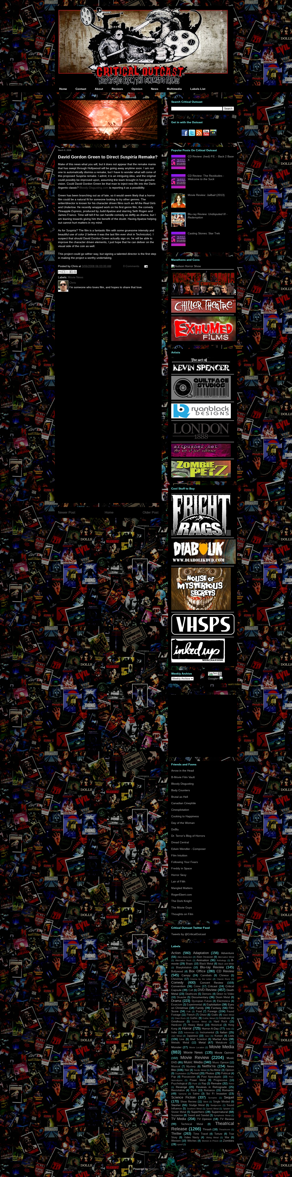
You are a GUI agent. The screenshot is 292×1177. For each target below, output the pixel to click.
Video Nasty (191, 1137)
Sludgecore (215, 1105)
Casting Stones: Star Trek (204, 233)
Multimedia (174, 88)
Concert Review (211, 982)
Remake (216, 1083)
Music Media (193, 1062)
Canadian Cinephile (183, 803)
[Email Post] (145, 266)
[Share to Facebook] (71, 272)
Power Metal (198, 1080)
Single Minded (221, 1101)
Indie (174, 1032)
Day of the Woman (183, 822)
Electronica (223, 1001)
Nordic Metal (200, 1070)
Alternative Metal (226, 957)
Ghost (203, 1014)
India (228, 1029)
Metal (202, 1042)
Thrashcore (224, 1129)
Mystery (191, 1066)
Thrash (207, 1129)
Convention (178, 986)
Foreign (212, 1011)
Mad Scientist (198, 1039)
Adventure (227, 953)
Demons (207, 994)
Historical (216, 1025)
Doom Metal (223, 997)
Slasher (176, 1105)
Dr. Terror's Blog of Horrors (188, 835)
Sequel (229, 1097)
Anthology (221, 960)
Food (199, 1011)
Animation (202, 960)
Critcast (212, 986)
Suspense (177, 1115)
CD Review (225, 971)
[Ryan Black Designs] (201, 417)
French (191, 1014)
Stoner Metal (178, 1112)
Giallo (214, 1014)
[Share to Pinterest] (75, 272)
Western (176, 1140)
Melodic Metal (180, 1042)
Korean (219, 1035)
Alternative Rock (183, 960)
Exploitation (214, 1004)
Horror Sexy (178, 874)
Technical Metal (192, 1124)
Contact (80, 88)
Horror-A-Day (210, 1028)
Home (63, 88)
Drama (176, 1001)
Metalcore (221, 1042)
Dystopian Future (202, 1001)
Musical (175, 1066)
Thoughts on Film (182, 914)
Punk (194, 1083)
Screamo (212, 1098)
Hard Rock (220, 1021)
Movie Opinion (224, 1052)
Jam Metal (176, 1036)
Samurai (182, 1094)
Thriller (176, 1133)
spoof (180, 1144)
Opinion (136, 88)
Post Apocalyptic (211, 1076)
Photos (209, 1073)
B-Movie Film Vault (183, 777)
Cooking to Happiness (185, 816)
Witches (192, 1140)
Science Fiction (183, 1097)
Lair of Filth (178, 881)
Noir (187, 1070)
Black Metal (206, 963)
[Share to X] (67, 272)
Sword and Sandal (198, 1115)
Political (225, 1073)
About (99, 88)
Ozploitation (180, 1073)
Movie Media (221, 1046)
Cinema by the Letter (201, 979)
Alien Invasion (204, 957)
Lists (231, 1035)
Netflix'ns (209, 1066)
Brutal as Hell (179, 796)
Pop (173, 1076)
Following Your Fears (184, 862)
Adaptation (201, 953)
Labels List (197, 88)
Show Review (188, 1101)
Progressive (220, 1080)
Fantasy (216, 1007)
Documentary (199, 997)
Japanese (192, 1035)
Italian (223, 1032)
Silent (205, 1101)
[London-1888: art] (201, 438)
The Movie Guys (181, 907)
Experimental (194, 1004)
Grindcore (224, 1018)
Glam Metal (228, 1015)
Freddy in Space (181, 868)
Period (194, 1073)
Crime (197, 986)
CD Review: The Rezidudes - (206, 177)
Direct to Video (225, 994)
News (154, 88)
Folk (189, 1011)
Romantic (228, 1090)
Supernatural (220, 1111)
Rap (204, 1083)
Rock (194, 1090)
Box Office (197, 971)
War (227, 1137)
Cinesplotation (180, 809)
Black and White (226, 964)
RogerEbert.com (181, 894)
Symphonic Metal (222, 1115)
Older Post (151, 512)
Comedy (177, 982)
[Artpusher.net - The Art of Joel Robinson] (201, 455)
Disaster (181, 997)
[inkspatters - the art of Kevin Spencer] (201, 371)
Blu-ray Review (212, 967)
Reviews (117, 88)
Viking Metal (212, 1137)
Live (181, 1039)
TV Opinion (204, 1119)
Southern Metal (194, 1108)
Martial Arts (220, 1039)
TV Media (178, 1119)
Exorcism (176, 1004)
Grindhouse (177, 1021)
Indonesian (189, 1032)
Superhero (197, 1111)
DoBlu (175, 829)
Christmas (177, 979)
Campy (186, 975)
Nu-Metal (215, 1070)
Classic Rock (223, 979)
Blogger (153, 1168)
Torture (218, 1133)
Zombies (228, 1140)
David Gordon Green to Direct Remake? (108, 156)
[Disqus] (108, 347)
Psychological (179, 1083)
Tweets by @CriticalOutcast (188, 934)
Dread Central (180, 842)
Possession (188, 1076)
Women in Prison (210, 1141)
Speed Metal (212, 1108)
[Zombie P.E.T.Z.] (201, 476)
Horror (187, 1028)
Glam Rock (180, 1018)
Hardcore (176, 1025)
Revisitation (178, 1090)
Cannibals (206, 975)
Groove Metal (199, 1021)
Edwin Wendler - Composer (188, 848)
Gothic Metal (208, 1018)
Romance (209, 1090)
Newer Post (66, 512)
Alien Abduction (184, 957)
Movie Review (194, 1057)
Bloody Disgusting (182, 783)
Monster (176, 1047)
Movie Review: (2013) (206, 195)
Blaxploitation (183, 967)
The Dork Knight (181, 901)
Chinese (224, 975)
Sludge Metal (197, 1105)
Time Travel (200, 1133)
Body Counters (180, 790)
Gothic (194, 1018)
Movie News (75, 277)
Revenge (181, 1087)
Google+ (213, 678)
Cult (191, 990)
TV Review (227, 1119)
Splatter (226, 1108)
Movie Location (196, 1047)
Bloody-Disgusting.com (93, 187)
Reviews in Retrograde (211, 1087)
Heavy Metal (195, 1025)
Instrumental (207, 1032)
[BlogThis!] (64, 272)
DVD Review (207, 990)
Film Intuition (179, 855)
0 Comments (131, 266)
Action (176, 953)
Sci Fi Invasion (216, 1093)
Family (199, 1007)
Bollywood (177, 971)
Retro (231, 1083)
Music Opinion (220, 1062)
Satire (196, 1093)
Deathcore (191, 994)
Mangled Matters (181, 888)
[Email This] (60, 272)
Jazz (207, 1036)
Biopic (189, 963)
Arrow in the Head (182, 770)
